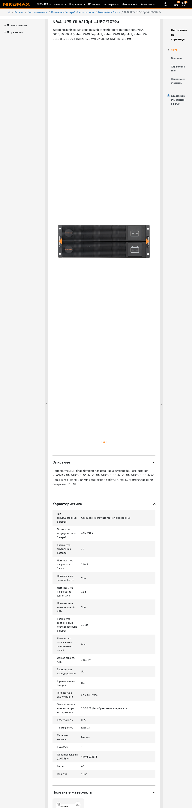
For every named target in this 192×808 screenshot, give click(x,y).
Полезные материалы (178, 81)
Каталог (59, 4)
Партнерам (109, 4)
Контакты (146, 4)
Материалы (129, 4)
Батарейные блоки (109, 12)
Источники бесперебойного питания (72, 12)
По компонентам (37, 12)
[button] (60, 246)
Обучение (94, 4)
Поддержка (76, 4)
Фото (174, 49)
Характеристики (178, 68)
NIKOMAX (43, 4)
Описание (176, 58)
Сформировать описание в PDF (178, 99)
